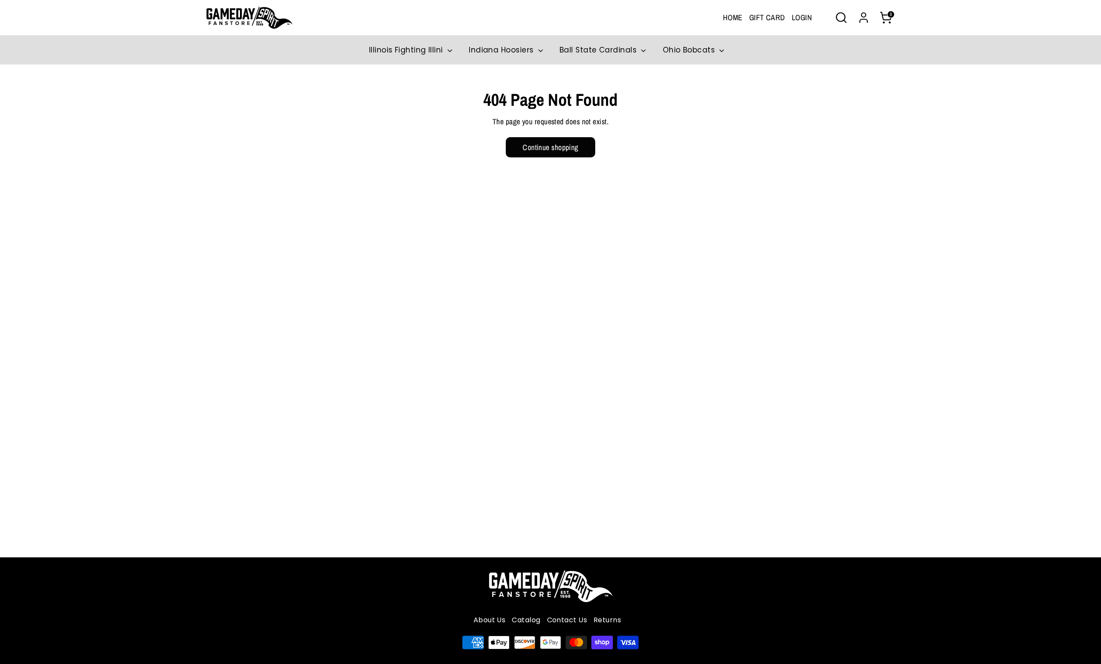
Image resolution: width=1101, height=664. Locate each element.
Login (802, 17)
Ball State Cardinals (599, 50)
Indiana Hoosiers (502, 50)
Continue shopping (550, 147)
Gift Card (767, 17)
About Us (490, 620)
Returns (607, 620)
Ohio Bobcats (690, 50)
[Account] (863, 17)
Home (733, 17)
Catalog (526, 620)
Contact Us (567, 620)
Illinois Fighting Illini (407, 50)
